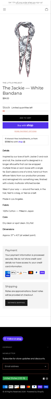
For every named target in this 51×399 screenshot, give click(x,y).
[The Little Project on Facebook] (44, 379)
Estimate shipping (16, 303)
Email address (11, 364)
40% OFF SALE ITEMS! (25, 3)
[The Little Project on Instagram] (47, 379)
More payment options (25, 131)
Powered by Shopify (35, 392)
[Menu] (4, 9)
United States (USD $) (14, 378)
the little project (12, 83)
